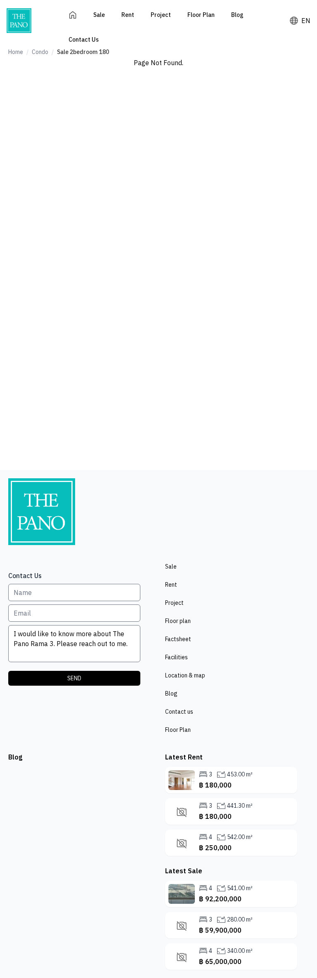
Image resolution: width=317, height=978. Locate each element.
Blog (237, 15)
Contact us (179, 711)
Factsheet (178, 639)
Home (15, 52)
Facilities (176, 657)
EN (305, 20)
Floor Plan (201, 15)
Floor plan (178, 621)
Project (161, 15)
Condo (40, 52)
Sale (99, 15)
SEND (74, 678)
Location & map (185, 675)
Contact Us (84, 39)
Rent (127, 15)
